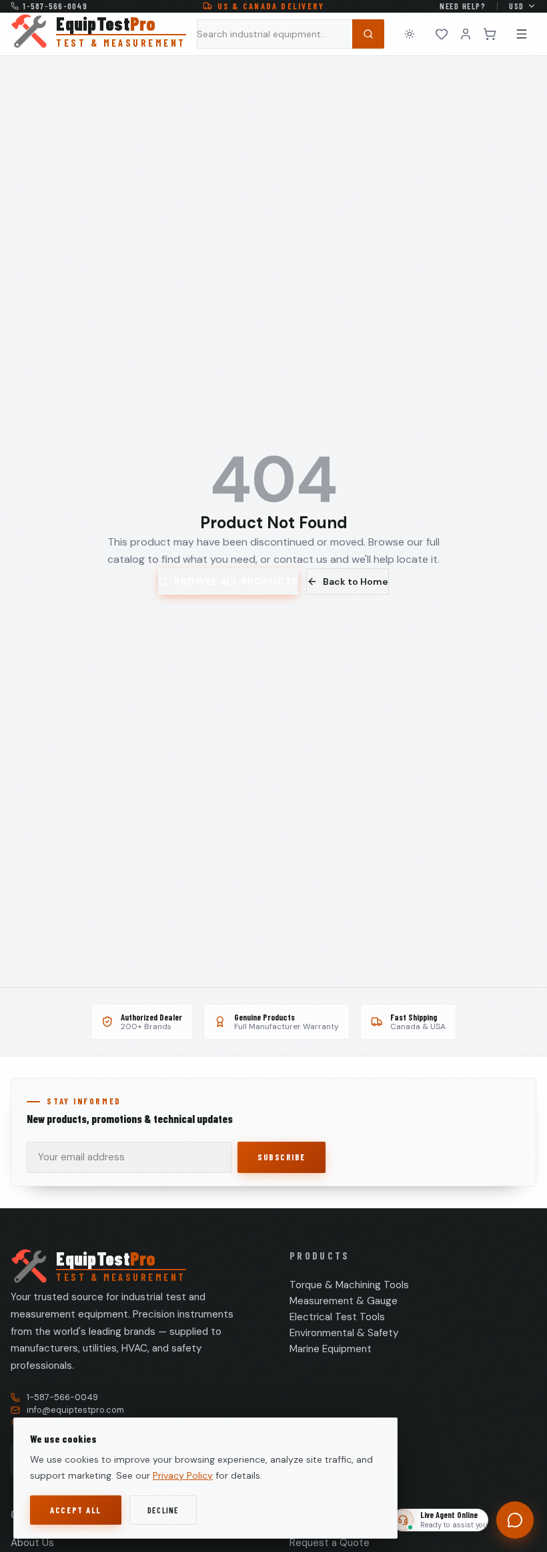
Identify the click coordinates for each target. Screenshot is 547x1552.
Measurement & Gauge (344, 1301)
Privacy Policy (183, 1475)
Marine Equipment (331, 1349)
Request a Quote (330, 1542)
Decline (163, 1510)
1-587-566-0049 (55, 6)
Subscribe (281, 1157)
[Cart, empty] (489, 34)
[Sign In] (465, 34)
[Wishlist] (441, 34)
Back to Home (355, 581)
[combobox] (290, 34)
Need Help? (463, 6)
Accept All (75, 1510)
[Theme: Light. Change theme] (409, 34)
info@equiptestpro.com (75, 1409)
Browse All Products (236, 581)
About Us (32, 1542)
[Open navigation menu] (521, 34)
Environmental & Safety (344, 1333)
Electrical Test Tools (337, 1317)
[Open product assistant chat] (515, 1520)
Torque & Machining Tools (349, 1285)
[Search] (368, 34)
